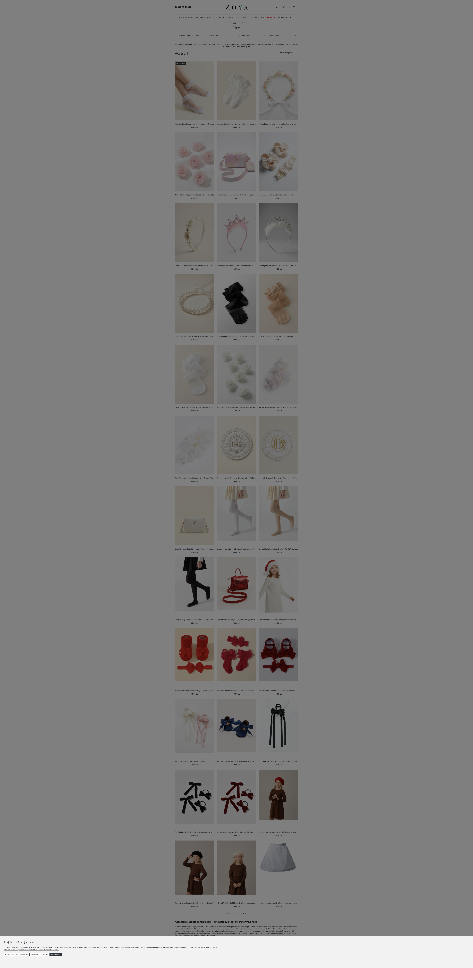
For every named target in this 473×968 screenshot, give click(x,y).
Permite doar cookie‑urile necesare (16, 954)
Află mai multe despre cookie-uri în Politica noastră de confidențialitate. (31, 950)
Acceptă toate (55, 954)
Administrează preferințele (39, 954)
